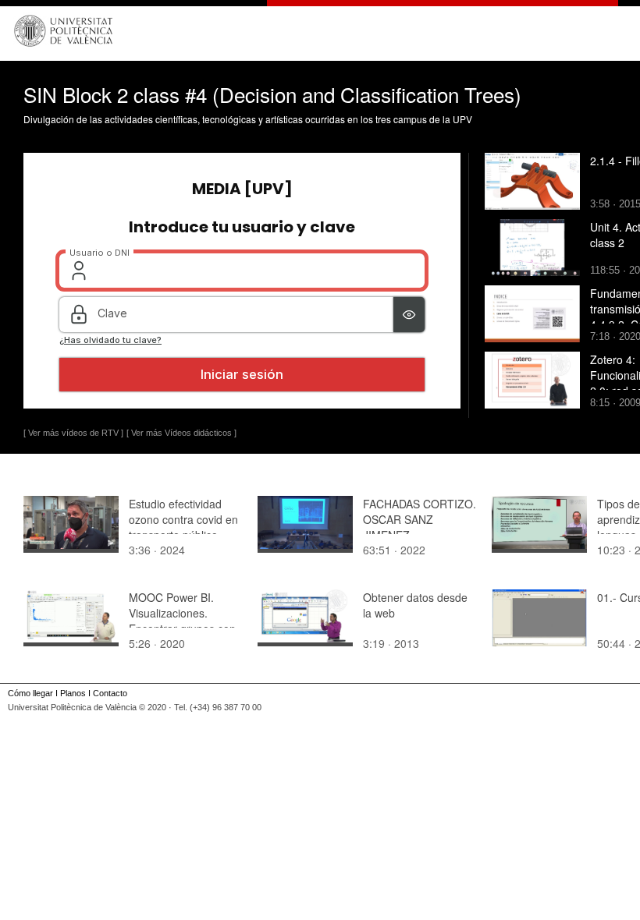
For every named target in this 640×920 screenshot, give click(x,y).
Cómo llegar (30, 693)
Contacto (110, 693)
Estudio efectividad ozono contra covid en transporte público (183, 519)
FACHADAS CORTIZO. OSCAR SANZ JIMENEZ (419, 519)
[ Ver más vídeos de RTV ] (73, 432)
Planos (73, 693)
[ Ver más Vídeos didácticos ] (181, 432)
